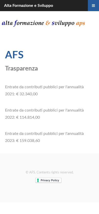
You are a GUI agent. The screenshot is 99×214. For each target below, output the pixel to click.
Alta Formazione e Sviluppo (28, 6)
